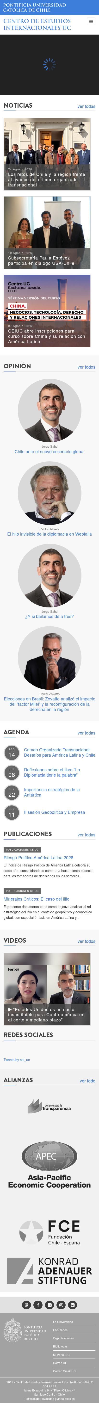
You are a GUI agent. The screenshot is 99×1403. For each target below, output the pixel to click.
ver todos (86, 367)
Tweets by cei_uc (17, 1059)
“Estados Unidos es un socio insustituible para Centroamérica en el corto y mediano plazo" (46, 1014)
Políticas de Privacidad (39, 1399)
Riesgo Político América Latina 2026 (38, 857)
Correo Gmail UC (64, 1371)
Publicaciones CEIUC (22, 849)
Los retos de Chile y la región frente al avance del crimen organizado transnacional (46, 177)
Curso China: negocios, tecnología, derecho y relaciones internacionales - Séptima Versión (48, 83)
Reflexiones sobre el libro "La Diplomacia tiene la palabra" (52, 772)
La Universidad (63, 1322)
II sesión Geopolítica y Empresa (54, 812)
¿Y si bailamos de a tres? (49, 616)
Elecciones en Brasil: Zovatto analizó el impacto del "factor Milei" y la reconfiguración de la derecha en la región (49, 703)
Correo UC (60, 1363)
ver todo (87, 1080)
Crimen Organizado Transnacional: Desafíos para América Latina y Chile (59, 752)
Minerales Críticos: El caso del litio (36, 899)
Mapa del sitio (65, 1399)
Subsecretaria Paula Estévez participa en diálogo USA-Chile (41, 258)
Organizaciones (63, 1338)
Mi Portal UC (61, 1355)
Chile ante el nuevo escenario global (49, 451)
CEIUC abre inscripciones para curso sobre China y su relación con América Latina (46, 334)
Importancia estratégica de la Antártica (52, 792)
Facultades (60, 1330)
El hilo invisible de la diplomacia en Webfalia (49, 534)
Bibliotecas (60, 1346)
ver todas (86, 106)
